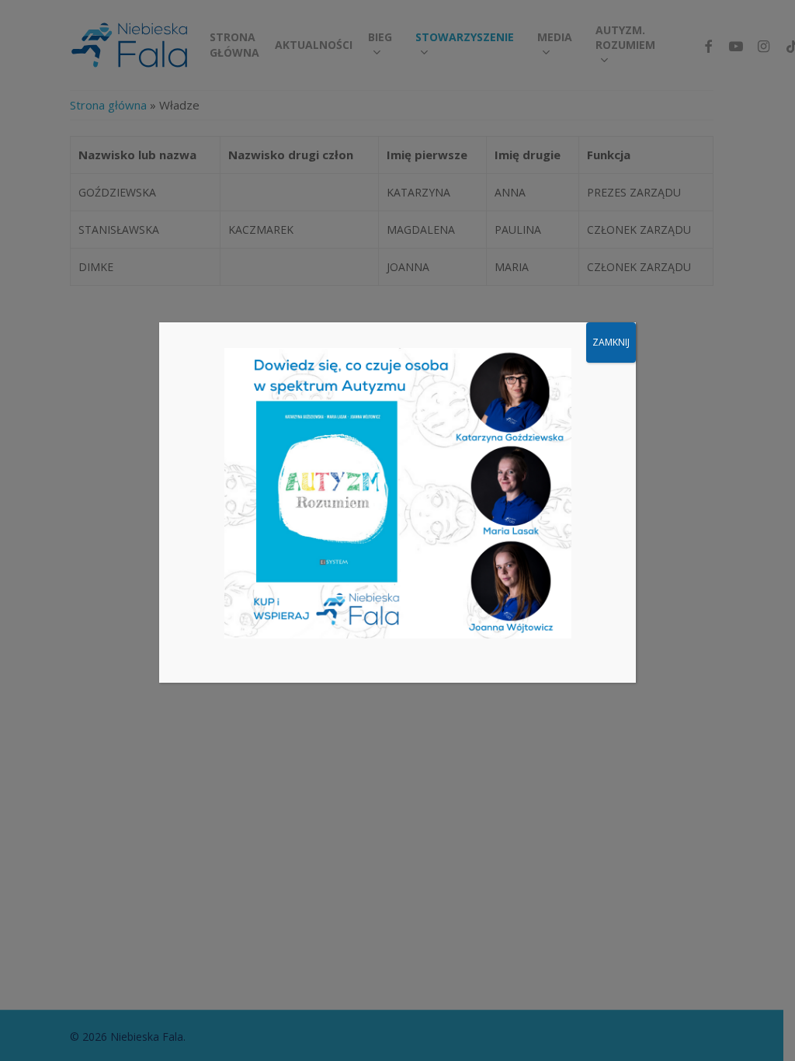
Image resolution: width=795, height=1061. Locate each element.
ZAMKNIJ (611, 342)
